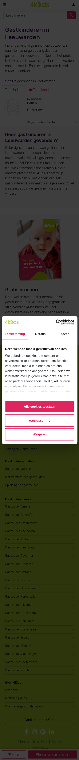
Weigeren (40, 434)
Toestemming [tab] (15, 334)
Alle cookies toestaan (39, 406)
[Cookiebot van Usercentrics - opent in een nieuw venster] (56, 322)
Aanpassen (37, 420)
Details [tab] (40, 334)
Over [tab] (64, 334)
